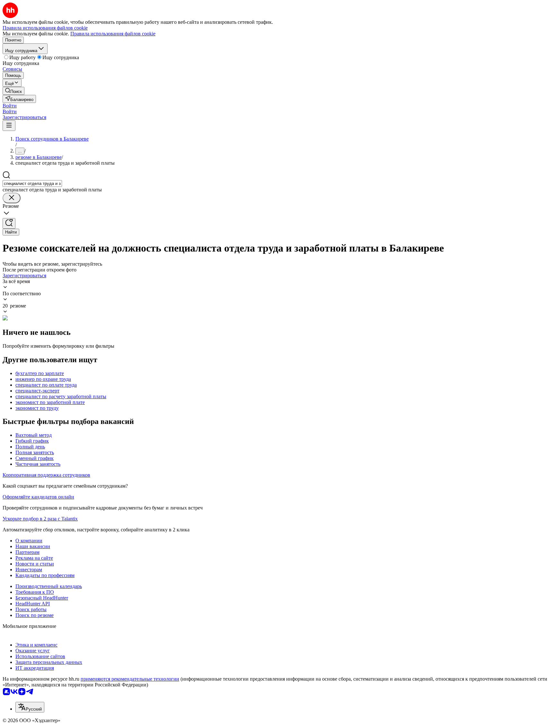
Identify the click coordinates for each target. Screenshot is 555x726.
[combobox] (32, 183)
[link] (13, 91)
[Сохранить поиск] (9, 223)
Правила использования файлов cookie (112, 33)
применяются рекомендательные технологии (130, 679)
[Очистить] (12, 198)
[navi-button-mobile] (9, 125)
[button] (10, 105)
